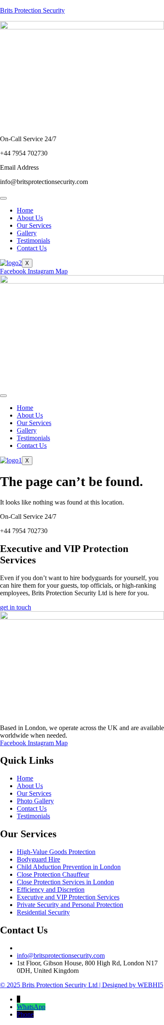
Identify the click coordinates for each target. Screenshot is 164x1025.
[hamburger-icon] (3, 198)
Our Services (34, 225)
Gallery (27, 233)
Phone (25, 1014)
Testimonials (33, 240)
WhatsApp (31, 1006)
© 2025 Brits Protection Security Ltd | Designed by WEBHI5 (81, 984)
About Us (30, 217)
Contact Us (32, 248)
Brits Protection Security (32, 10)
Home (25, 210)
